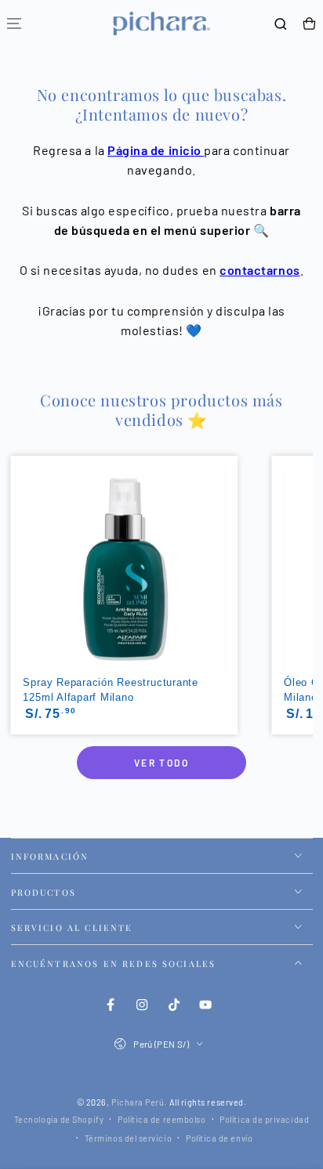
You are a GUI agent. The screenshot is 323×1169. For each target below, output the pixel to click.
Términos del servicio (128, 1138)
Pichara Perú (137, 1102)
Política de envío (219, 1138)
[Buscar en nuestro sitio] (281, 24)
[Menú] (14, 24)
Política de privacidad (264, 1119)
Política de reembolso (161, 1119)
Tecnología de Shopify (58, 1119)
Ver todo (161, 762)
